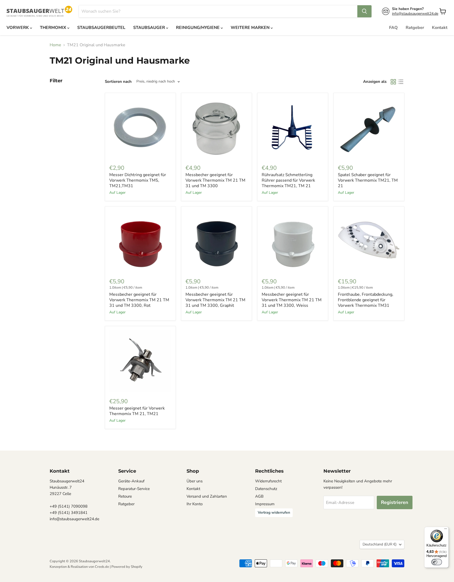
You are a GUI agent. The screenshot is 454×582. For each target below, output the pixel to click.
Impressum (265, 504)
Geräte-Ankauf (131, 481)
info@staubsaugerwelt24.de (415, 13)
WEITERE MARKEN (251, 27)
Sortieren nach (118, 81)
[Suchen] (364, 11)
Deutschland (379, 544)
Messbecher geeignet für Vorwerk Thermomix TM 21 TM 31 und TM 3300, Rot (139, 300)
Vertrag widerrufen (274, 512)
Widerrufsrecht (268, 481)
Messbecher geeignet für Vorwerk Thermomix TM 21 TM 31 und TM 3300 (215, 180)
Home (55, 45)
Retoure (125, 496)
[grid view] (393, 81)
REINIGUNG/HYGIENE (198, 27)
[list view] (400, 81)
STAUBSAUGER (149, 27)
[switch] (436, 562)
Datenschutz (266, 488)
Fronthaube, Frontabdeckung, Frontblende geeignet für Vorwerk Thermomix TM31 (365, 300)
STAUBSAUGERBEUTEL (101, 27)
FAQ (393, 27)
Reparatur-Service (134, 488)
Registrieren (394, 502)
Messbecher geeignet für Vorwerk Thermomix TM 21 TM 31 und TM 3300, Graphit (215, 300)
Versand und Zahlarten (207, 496)
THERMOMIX (53, 27)
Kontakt (439, 27)
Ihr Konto (195, 504)
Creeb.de (102, 566)
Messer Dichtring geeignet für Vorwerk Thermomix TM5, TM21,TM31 (137, 180)
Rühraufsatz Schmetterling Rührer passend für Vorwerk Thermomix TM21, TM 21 (288, 180)
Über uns (195, 481)
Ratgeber (415, 27)
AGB (259, 496)
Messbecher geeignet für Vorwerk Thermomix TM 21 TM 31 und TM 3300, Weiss (292, 300)
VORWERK (18, 27)
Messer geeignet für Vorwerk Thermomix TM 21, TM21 (137, 411)
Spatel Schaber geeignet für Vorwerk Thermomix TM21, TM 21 (368, 180)
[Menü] (445, 530)
